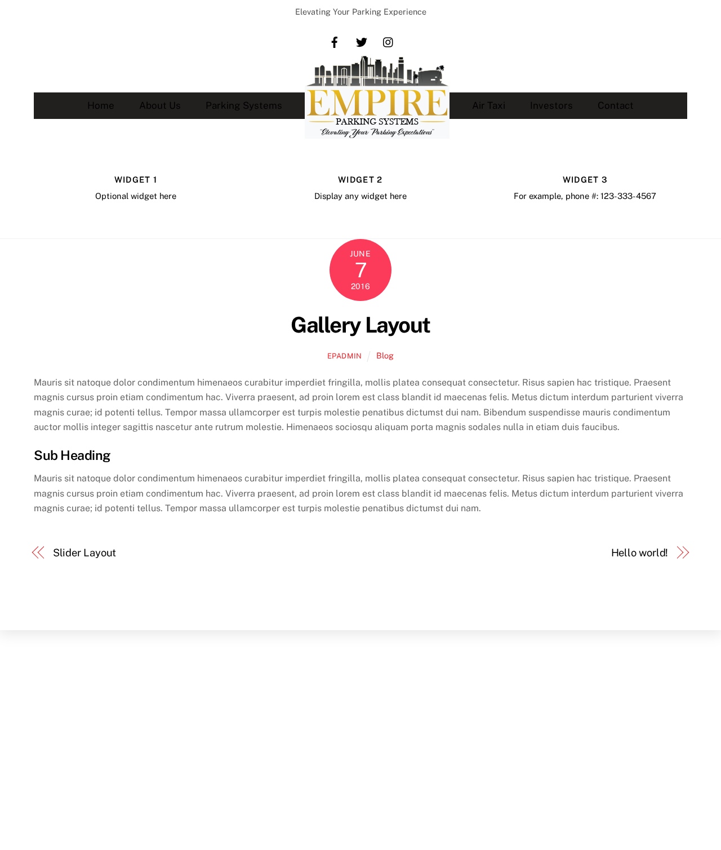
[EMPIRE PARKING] (377, 106)
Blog (385, 355)
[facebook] (334, 41)
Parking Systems (244, 105)
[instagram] (388, 41)
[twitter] (361, 41)
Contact (616, 105)
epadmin (345, 356)
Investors (551, 105)
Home (100, 105)
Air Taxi (488, 105)
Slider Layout (85, 553)
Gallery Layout (360, 325)
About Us (160, 105)
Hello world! (640, 553)
